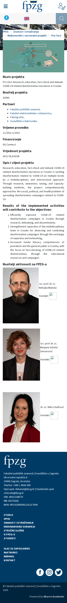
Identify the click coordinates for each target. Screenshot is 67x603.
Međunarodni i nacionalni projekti (27, 35)
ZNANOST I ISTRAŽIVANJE (19, 522)
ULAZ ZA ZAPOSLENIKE (17, 548)
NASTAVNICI (10, 552)
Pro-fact (56, 35)
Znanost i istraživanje (26, 31)
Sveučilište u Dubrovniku (23, 121)
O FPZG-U (9, 534)
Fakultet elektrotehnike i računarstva (30, 113)
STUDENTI (10, 538)
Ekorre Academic (54, 596)
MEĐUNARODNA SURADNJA (19, 526)
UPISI (7, 518)
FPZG (6, 31)
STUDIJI (8, 515)
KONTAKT (9, 560)
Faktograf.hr (17, 117)
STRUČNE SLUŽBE (14, 530)
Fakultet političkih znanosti (25, 109)
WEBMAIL (9, 556)
